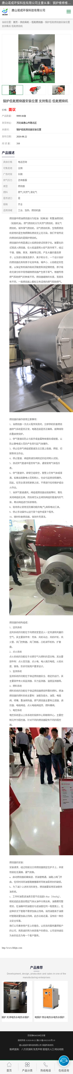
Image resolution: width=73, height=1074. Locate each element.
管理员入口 (48, 1049)
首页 (15, 22)
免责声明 (37, 1049)
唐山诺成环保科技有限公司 (30, 1045)
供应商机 (24, 22)
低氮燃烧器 (37, 22)
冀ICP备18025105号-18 (45, 1040)
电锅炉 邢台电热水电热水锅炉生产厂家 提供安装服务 (28, 1017)
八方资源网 (27, 1049)
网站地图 (58, 1049)
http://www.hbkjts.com (12, 948)
